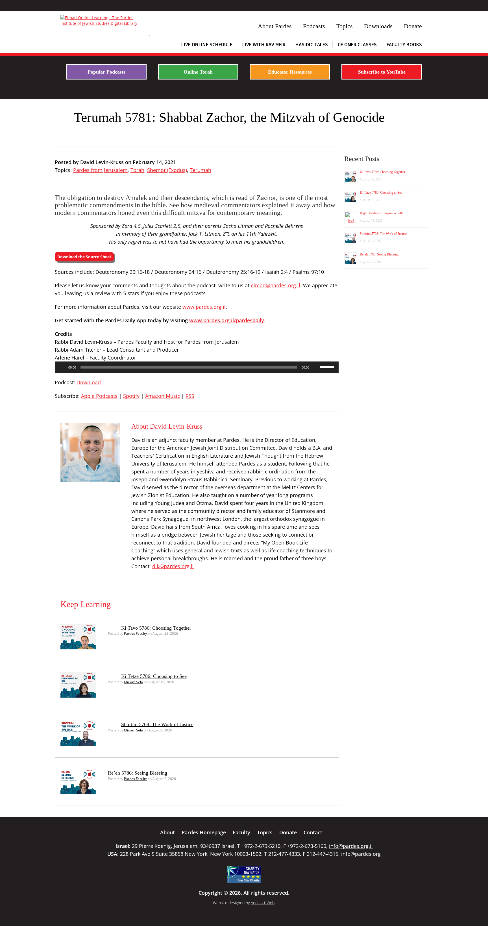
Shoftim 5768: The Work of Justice (157, 724)
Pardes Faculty (135, 633)
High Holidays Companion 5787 (382, 213)
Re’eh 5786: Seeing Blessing (137, 773)
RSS (190, 396)
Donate (413, 26)
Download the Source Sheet (84, 256)
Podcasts (314, 26)
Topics (344, 26)
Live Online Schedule (206, 44)
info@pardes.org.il (351, 846)
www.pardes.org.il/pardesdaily (226, 320)
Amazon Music (162, 396)
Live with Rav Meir (264, 44)
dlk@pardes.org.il (173, 566)
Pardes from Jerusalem (100, 170)
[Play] (62, 367)
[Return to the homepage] (102, 20)
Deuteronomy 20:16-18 (122, 271)
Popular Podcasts (106, 72)
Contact (313, 832)
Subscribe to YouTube (382, 72)
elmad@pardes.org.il (275, 285)
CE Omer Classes (357, 44)
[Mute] (315, 367)
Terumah (200, 170)
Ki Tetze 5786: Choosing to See (154, 676)
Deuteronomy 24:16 (177, 271)
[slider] (328, 366)
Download (89, 382)
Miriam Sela (133, 682)
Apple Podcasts (99, 396)
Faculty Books (404, 44)
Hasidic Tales (311, 44)
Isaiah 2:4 (276, 271)
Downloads (378, 26)
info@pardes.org (361, 853)
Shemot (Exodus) (167, 170)
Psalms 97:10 (308, 271)
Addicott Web (262, 902)
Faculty (241, 832)
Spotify (131, 396)
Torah (137, 170)
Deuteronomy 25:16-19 (233, 271)
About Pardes (275, 26)
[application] (197, 367)
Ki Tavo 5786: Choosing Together (156, 628)
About (167, 832)
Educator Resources (290, 72)
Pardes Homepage (204, 832)
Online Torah (198, 72)
